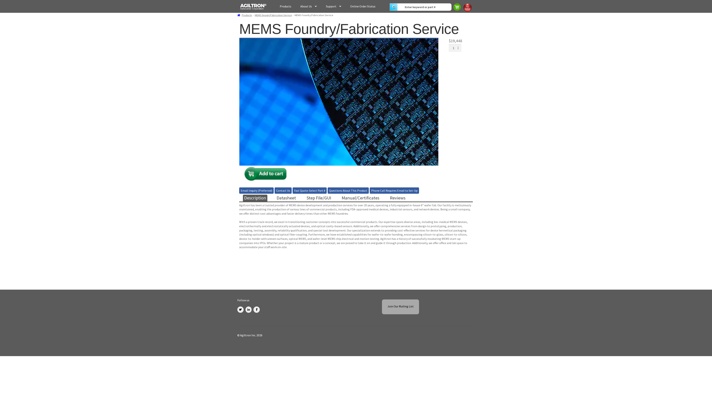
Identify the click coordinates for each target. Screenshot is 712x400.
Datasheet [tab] (286, 198)
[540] (265, 176)
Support (331, 6)
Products (285, 6)
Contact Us (283, 190)
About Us (306, 6)
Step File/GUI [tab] (318, 198)
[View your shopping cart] (457, 7)
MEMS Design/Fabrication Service (273, 15)
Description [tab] (255, 198)
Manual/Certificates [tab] (360, 198)
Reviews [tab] (398, 198)
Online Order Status (362, 6)
